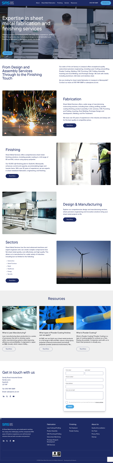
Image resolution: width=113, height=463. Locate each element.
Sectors (67, 3)
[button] (94, 3)
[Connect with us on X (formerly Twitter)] (7, 396)
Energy (10, 271)
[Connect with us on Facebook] (10, 396)
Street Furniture (12, 263)
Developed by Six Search (70, 460)
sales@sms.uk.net (92, 82)
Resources (74, 3)
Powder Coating (64, 71)
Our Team (94, 431)
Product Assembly (52, 431)
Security (10, 274)
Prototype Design (88, 74)
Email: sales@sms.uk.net (10, 392)
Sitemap (94, 437)
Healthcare (11, 269)
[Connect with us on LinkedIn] (3, 396)
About (38, 3)
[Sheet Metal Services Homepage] (8, 3)
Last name (88, 370)
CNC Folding (93, 71)
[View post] (19, 318)
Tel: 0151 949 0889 (8, 389)
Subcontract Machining (54, 437)
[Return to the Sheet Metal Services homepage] (23, 424)
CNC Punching (82, 71)
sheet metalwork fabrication (16, 171)
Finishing (60, 3)
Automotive (11, 261)
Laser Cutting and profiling (100, 69)
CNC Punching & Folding (54, 434)
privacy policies (99, 402)
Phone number (70, 376)
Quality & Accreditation (98, 428)
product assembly (81, 109)
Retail (9, 266)
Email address (69, 383)
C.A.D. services (93, 109)
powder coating (31, 157)
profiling (97, 106)
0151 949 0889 (79, 82)
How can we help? (70, 390)
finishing (42, 171)
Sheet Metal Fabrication (48, 3)
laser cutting (89, 106)
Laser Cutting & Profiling (54, 428)
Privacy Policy (96, 434)
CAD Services (51, 445)
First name (69, 370)
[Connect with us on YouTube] (13, 396)
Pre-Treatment (87, 113)
